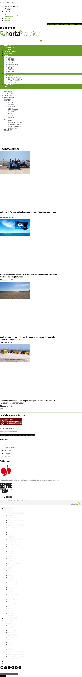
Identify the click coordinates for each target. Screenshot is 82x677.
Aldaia (10, 577)
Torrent (11, 613)
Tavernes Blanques (15, 563)
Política (11, 66)
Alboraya (11, 515)
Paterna (11, 553)
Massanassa (13, 594)
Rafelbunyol (12, 558)
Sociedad (11, 70)
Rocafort (11, 561)
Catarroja (11, 587)
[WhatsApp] (14, 28)
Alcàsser (11, 575)
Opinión (10, 75)
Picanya (11, 601)
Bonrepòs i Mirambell (16, 525)
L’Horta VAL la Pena (14, 81)
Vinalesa (11, 565)
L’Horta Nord (9, 48)
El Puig (11, 529)
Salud (10, 68)
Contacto (7, 11)
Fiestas (10, 62)
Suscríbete (7, 10)
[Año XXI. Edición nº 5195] (11, 6)
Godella (11, 537)
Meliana (11, 546)
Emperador (12, 532)
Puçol (10, 556)
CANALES (8, 623)
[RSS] (6, 28)
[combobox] (9, 674)
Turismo (11, 71)
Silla (10, 611)
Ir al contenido (4, 1)
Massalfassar (13, 541)
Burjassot (12, 527)
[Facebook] (1, 28)
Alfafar (11, 580)
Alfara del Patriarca (16, 520)
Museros (11, 551)
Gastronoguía (13, 64)
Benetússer (12, 584)
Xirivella (11, 616)
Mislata (11, 596)
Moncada (11, 549)
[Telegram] (9, 28)
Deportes (11, 59)
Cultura (11, 57)
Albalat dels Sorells (16, 513)
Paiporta (11, 599)
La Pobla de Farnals (16, 539)
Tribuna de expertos (15, 77)
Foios (10, 534)
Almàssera (12, 522)
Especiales (8, 53)
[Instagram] (3, 28)
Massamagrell (13, 544)
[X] (11, 28)
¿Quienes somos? (9, 8)
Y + (5, 74)
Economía (11, 61)
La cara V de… (12, 82)
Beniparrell (12, 582)
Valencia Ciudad (10, 52)
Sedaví (10, 608)
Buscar (6, 86)
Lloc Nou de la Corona (17, 589)
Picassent (12, 604)
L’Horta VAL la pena (16, 656)
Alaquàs (11, 570)
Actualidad (8, 46)
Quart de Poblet (14, 606)
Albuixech (12, 517)
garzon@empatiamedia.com (9, 431)
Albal (10, 572)
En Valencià (8, 85)
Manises (11, 592)
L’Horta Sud (8, 50)
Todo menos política (15, 79)
